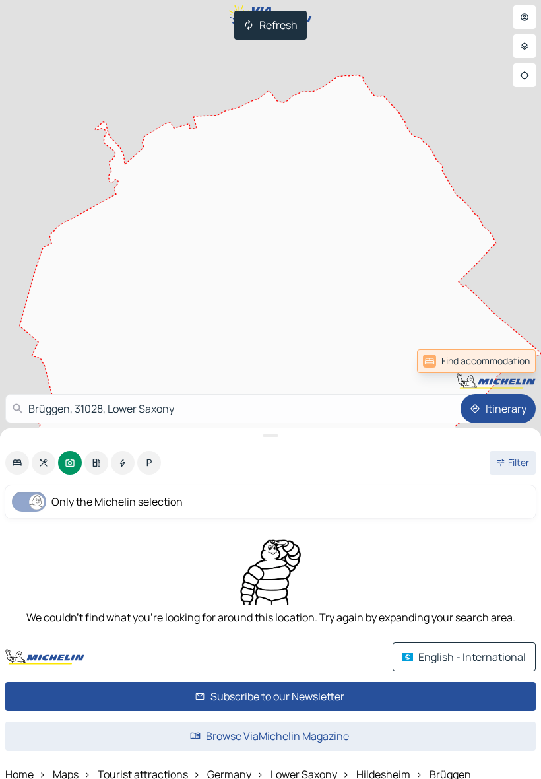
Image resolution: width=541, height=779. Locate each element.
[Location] (524, 75)
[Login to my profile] (524, 17)
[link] (507, 361)
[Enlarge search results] (270, 435)
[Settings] (524, 46)
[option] (17, 463)
